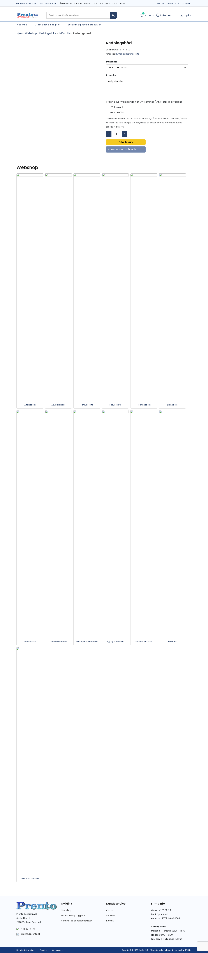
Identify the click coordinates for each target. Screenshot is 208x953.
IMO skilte (65, 33)
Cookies (43, 950)
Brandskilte (172, 405)
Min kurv (148, 15)
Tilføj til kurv (125, 142)
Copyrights (57, 950)
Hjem (19, 33)
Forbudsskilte (87, 405)
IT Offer (188, 950)
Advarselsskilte (58, 405)
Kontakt (187, 3)
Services (110, 915)
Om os (160, 3)
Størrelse (111, 75)
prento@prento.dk (28, 3)
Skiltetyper (173, 3)
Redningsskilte (47, 33)
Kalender (172, 641)
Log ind (188, 15)
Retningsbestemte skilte (87, 641)
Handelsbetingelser (25, 950)
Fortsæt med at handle (122, 149)
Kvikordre (165, 15)
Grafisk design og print (73, 915)
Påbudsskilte (115, 405)
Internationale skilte (30, 878)
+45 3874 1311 (50, 3)
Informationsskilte (144, 641)
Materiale (111, 61)
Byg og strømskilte (115, 641)
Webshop (31, 33)
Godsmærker (30, 641)
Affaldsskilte (30, 405)
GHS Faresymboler (58, 641)
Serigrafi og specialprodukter (76, 920)
